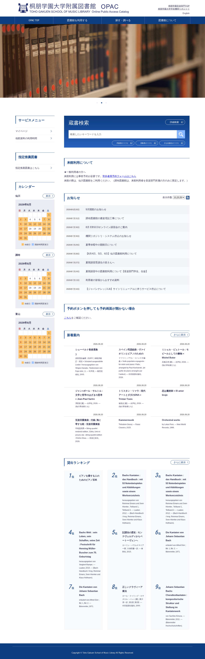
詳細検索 (174, 122)
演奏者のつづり (146, 143)
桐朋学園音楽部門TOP (179, 6)
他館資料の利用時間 (26, 138)
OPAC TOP (34, 20)
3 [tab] (107, 103)
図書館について (167, 20)
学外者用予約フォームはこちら (119, 176)
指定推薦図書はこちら (27, 168)
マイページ (21, 131)
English (186, 13)
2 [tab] (102, 103)
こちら (67, 318)
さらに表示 (180, 334)
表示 (48, 196)
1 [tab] (97, 103)
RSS (188, 197)
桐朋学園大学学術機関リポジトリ (174, 9)
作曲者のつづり (122, 143)
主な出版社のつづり (171, 143)
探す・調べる (123, 20)
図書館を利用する (77, 20)
